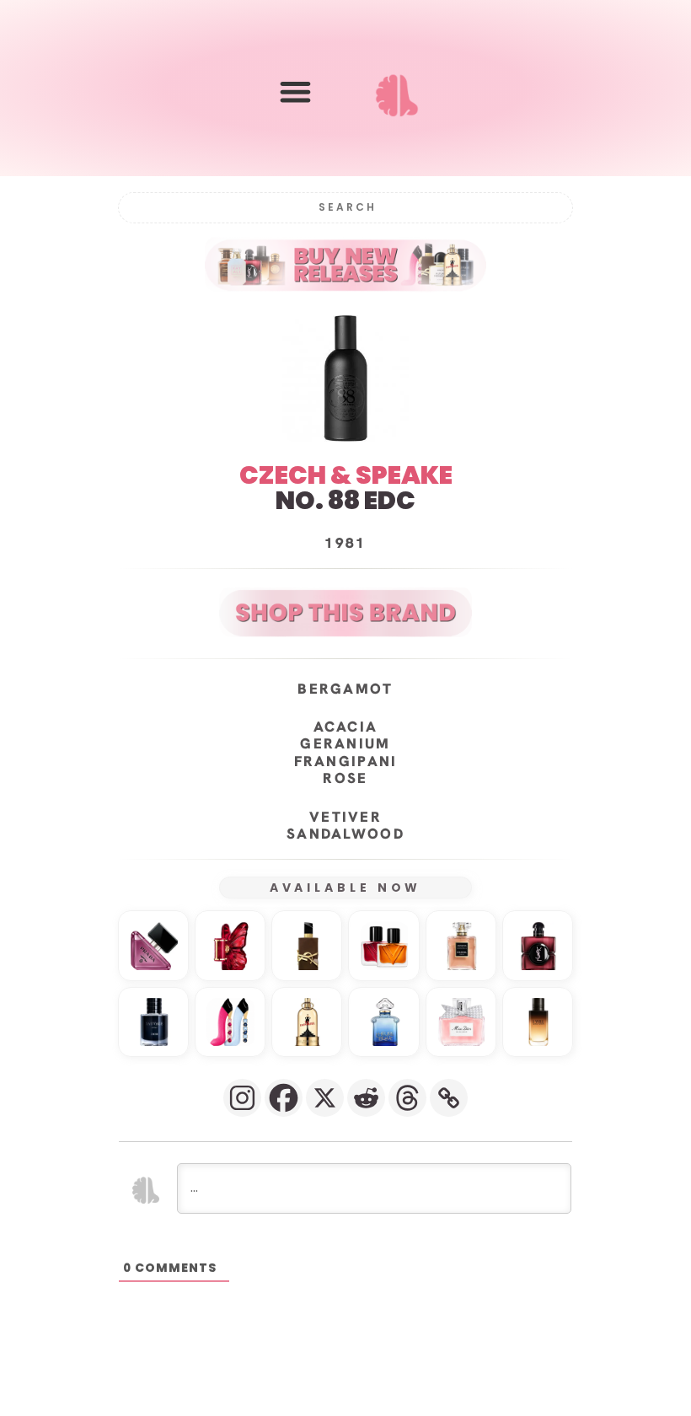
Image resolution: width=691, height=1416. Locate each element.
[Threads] (407, 1098)
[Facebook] (284, 1098)
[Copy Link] (449, 1098)
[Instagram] (242, 1098)
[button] (295, 91)
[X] (325, 1098)
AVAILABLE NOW (346, 887)
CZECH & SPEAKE (346, 475)
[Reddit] (366, 1098)
